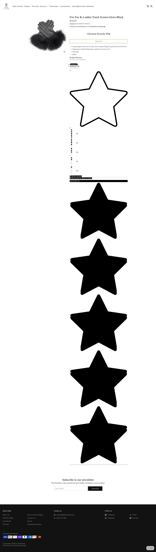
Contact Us (31, 518)
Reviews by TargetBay (78, 59)
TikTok (134, 515)
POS (4, 545)
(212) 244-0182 (61, 518)
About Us (6, 515)
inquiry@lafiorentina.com (65, 515)
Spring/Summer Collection (83, 6)
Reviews (74, 181)
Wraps (26, 6)
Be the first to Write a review (82, 178)
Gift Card (6, 524)
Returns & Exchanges (35, 515)
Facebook (111, 515)
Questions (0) (74, 66)
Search (29, 521)
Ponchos (35, 6)
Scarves (43, 6)
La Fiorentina (20, 543)
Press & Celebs (8, 518)
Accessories (65, 6)
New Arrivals (18, 6)
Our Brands (7, 521)
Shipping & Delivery (34, 524)
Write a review (77, 176)
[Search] (151, 6)
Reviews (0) (74, 64)
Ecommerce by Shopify (17, 545)
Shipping (72, 23)
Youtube (135, 518)
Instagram (111, 518)
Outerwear (53, 6)
